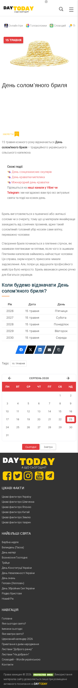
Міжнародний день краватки (30, 182)
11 (18, 411)
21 (49, 419)
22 (60, 419)
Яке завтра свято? (13, 633)
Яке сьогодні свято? (14, 623)
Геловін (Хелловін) (13, 583)
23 (70, 419)
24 (7, 427)
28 (49, 427)
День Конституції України (17, 567)
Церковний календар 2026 (17, 638)
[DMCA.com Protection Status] (43, 674)
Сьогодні (30, 446)
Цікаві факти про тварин (16, 522)
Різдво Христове (12, 593)
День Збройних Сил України (18, 588)
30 (70, 427)
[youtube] (43, 1)
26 (28, 427)
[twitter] (31, 1)
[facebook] (34, 1)
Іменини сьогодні (12, 628)
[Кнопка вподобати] (17, 134)
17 (7, 419)
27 (39, 427)
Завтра (48, 446)
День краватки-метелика (28, 177)
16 (70, 411)
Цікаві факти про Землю (16, 517)
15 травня (18, 363)
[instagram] (46, 1)
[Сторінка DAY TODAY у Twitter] (17, 476)
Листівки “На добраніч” (15, 654)
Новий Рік (8, 598)
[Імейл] (49, 350)
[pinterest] (40, 1)
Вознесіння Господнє (15, 557)
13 (39, 411)
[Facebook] (21, 350)
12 (28, 411)
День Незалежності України (18, 573)
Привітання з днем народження (20, 644)
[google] (37, 1)
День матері (9, 552)
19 (28, 419)
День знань (8, 578)
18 (17, 419)
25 (17, 427)
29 (60, 427)
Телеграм (15, 111)
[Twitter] (30, 350)
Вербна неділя (10, 542)
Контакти (7, 664)
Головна (7, 618)
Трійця (6, 562)
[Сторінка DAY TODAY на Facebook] (7, 476)
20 (38, 419)
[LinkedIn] (40, 350)
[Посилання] (59, 350)
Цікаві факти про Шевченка (18, 501)
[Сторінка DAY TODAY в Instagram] (28, 476)
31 (7, 435)
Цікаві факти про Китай (16, 512)
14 (49, 411)
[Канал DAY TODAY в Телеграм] (49, 476)
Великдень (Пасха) (13, 547)
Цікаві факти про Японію (16, 507)
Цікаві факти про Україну (16, 496)
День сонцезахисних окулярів (32, 172)
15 (60, 411)
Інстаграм (40, 111)
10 (7, 411)
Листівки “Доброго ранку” (17, 649)
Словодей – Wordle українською (21, 659)
